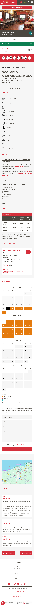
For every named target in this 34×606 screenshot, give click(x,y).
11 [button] (21, 325)
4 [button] (12, 375)
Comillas (20, 173)
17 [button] (3, 304)
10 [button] (3, 301)
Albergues (17, 566)
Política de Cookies (17, 596)
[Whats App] (29, 50)
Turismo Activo (17, 580)
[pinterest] (25, 584)
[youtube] (18, 584)
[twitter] (15, 584)
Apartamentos (17, 568)
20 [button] (16, 304)
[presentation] (1, 19)
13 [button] (16, 301)
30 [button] (30, 308)
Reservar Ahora (6, 43)
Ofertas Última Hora (25, 2)
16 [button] (29, 301)
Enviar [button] (17, 449)
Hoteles (17, 571)
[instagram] (21, 584)
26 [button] (12, 308)
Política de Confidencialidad (17, 592)
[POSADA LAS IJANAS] (17, 20)
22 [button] (25, 304)
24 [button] (3, 308)
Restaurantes (17, 578)
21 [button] (21, 304)
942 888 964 (5, 51)
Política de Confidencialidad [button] (22, 445)
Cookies (3, 603)
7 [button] (3, 325)
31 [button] (3, 312)
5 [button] (12, 297)
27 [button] (16, 308)
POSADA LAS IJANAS (24, 67)
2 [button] (12, 322)
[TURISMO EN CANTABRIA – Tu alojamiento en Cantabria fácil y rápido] (8, 2)
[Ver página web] (31, 50)
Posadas (17, 67)
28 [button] (21, 308)
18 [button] (21, 329)
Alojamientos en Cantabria (8, 67)
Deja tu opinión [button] (10, 553)
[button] (28, 2)
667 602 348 (5, 48)
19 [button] (12, 304)
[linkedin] (9, 584)
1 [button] (25, 293)
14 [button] (21, 301)
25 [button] (8, 308)
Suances (27, 171)
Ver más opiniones (26, 553)
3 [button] (3, 297)
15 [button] (25, 301)
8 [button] (25, 297)
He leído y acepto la (18, 445)
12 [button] (12, 301)
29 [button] (25, 308)
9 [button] (12, 325)
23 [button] (30, 304)
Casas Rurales (17, 576)
